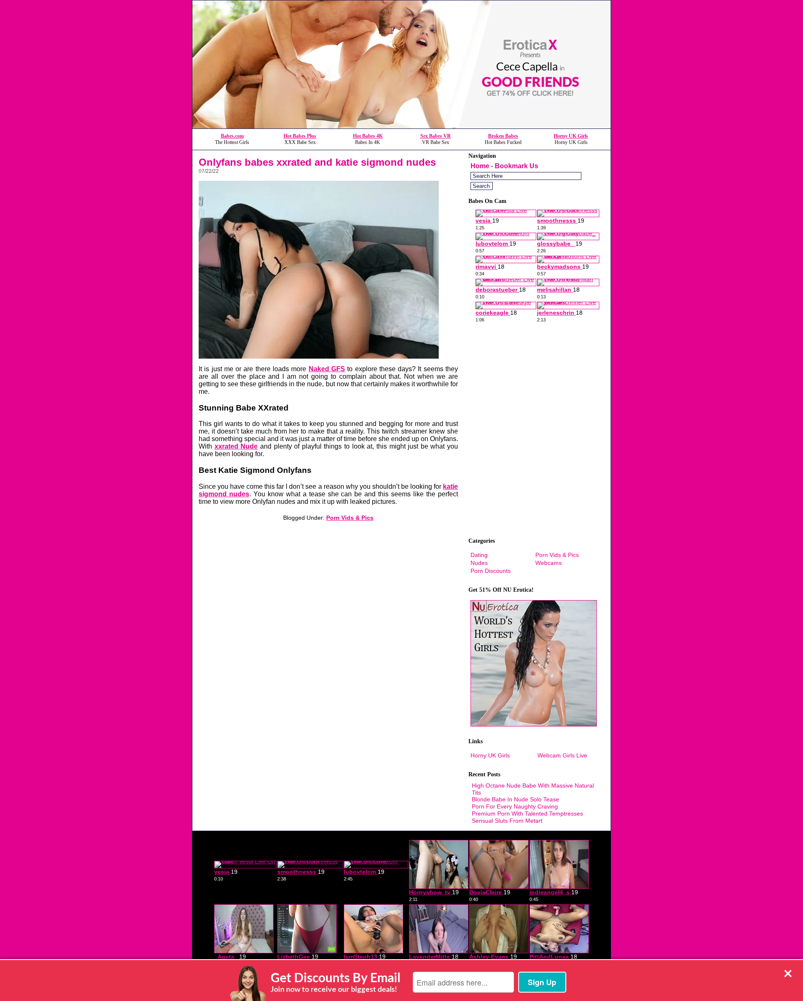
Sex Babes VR (435, 136)
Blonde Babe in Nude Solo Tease (515, 799)
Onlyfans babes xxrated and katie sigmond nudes (317, 162)
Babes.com (232, 136)
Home (480, 165)
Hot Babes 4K (368, 136)
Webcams (548, 563)
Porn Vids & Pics (349, 517)
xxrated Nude (236, 446)
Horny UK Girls (571, 136)
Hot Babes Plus (300, 136)
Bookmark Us (516, 165)
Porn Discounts (491, 570)
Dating (479, 555)
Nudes (479, 563)
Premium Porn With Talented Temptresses (527, 813)
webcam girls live (562, 755)
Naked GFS (327, 368)
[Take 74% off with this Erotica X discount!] (401, 126)
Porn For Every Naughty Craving (515, 806)
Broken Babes (503, 136)
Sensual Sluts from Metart (507, 820)
